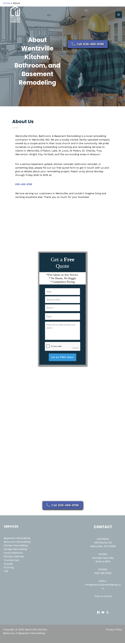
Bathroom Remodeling (17, 541)
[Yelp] (107, 612)
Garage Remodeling (15, 549)
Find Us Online (103, 596)
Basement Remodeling (17, 538)
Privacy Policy (114, 629)
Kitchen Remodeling (16, 545)
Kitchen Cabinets (14, 556)
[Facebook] (98, 612)
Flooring (9, 567)
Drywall (8, 563)
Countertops (11, 560)
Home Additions (13, 552)
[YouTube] (103, 612)
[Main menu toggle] (118, 14)
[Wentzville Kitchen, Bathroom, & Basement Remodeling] (15, 14)
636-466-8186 (103, 573)
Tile (6, 571)
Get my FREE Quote (62, 357)
